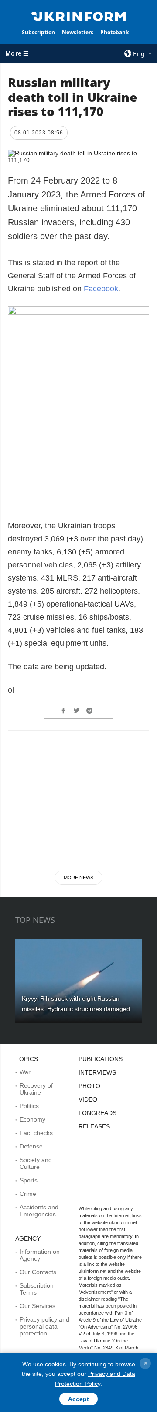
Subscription (38, 32)
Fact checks (36, 1132)
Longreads (97, 1112)
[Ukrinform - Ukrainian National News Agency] (78, 15)
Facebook (101, 288)
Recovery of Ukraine (36, 1089)
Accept (78, 1398)
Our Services (37, 1305)
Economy (32, 1119)
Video (87, 1099)
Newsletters (77, 32)
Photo (89, 1085)
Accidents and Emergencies (39, 1211)
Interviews (97, 1072)
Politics (29, 1105)
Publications (100, 1058)
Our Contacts (38, 1271)
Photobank (114, 32)
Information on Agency (40, 1255)
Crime (28, 1193)
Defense (31, 1146)
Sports (29, 1180)
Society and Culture (36, 1163)
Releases (94, 1126)
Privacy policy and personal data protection (44, 1326)
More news (78, 877)
